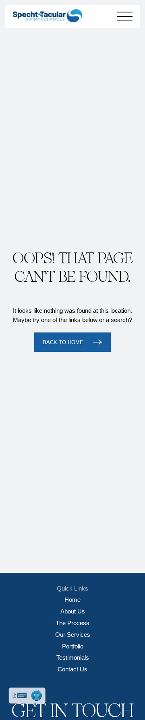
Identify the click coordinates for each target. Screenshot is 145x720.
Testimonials (72, 657)
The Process (72, 622)
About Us (72, 611)
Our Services (72, 634)
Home (72, 599)
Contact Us (72, 669)
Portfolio (72, 646)
